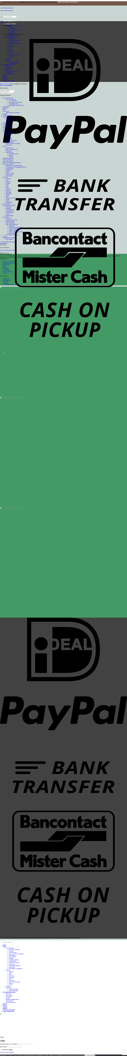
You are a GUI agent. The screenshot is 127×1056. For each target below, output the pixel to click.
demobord (11, 226)
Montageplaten (10, 142)
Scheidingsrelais (13, 104)
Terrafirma (8, 151)
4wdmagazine (6, 280)
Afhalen (8, 70)
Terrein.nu (5, 281)
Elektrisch (8, 134)
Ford (7, 180)
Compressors (12, 36)
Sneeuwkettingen (13, 61)
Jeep (7, 186)
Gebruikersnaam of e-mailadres (9, 1044)
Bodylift (11, 34)
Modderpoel (6, 278)
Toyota (7, 201)
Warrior (11, 56)
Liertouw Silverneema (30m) (7, 250)
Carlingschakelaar (13, 35)
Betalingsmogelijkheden (12, 71)
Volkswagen (9, 202)
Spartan (11, 156)
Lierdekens (9, 137)
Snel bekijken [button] (3, 243)
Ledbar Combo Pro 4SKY (16, 229)
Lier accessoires (7, 131)
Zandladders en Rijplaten (15, 43)
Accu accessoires (8, 98)
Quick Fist (11, 54)
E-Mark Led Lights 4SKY (15, 227)
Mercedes (8, 192)
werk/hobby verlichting (12, 234)
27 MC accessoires (11, 118)
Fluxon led (9, 218)
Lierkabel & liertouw (11, 140)
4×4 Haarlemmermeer (9, 64)
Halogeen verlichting (11, 220)
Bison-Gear (6, 111)
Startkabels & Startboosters (16, 105)
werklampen (12, 233)
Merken (8, 44)
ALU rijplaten (12, 32)
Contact (5, 78)
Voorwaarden (9, 72)
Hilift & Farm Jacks (14, 38)
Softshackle (9, 176)
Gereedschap (9, 168)
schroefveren (9, 211)
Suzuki (8, 199)
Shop (4, 23)
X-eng (10, 57)
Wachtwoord (4, 1047)
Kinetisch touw (10, 173)
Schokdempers (10, 209)
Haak (7, 136)
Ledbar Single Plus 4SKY (16, 232)
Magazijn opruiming (8, 158)
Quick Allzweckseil (8, 161)
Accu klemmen (13, 101)
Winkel (5, 79)
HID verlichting (10, 221)
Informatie (8, 60)
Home (4, 22)
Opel (7, 196)
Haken (7, 171)
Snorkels (11, 27)
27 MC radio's (9, 120)
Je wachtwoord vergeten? (7, 1052)
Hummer (8, 181)
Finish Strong (6, 124)
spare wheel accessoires (13, 112)
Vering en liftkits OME (9, 205)
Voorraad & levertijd (9, 81)
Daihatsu (8, 179)
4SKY (10, 52)
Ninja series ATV (13, 154)
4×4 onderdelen (10, 24)
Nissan (8, 195)
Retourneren (9, 67)
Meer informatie (90, 1055)
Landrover (8, 189)
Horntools (11, 51)
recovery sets (9, 174)
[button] (8, 21)
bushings (8, 208)
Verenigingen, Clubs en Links (11, 284)
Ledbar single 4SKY (14, 230)
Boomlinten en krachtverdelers (14, 165)
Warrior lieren (9, 152)
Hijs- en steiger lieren (12, 149)
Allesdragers (12, 31)
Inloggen (10, 1049)
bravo (10, 48)
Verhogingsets (10, 215)
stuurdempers (9, 212)
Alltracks (11, 46)
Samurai (11, 155)
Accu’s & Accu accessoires (16, 30)
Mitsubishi (8, 193)
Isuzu (7, 184)
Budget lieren (9, 148)
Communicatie (12, 28)
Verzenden (9, 68)
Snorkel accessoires (11, 198)
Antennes (8, 121)
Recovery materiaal (14, 26)
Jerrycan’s (11, 39)
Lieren (4, 146)
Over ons (8, 66)
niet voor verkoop (7, 159)
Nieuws (5, 75)
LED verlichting (10, 223)
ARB (10, 47)
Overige (8, 59)
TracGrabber (6, 204)
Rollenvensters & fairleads (13, 143)
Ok (85, 1055)
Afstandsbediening (11, 133)
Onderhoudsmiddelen (14, 40)
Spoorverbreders (13, 63)
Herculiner (11, 50)
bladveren (8, 206)
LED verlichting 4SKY (12, 224)
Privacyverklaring (10, 74)
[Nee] (95, 1055)
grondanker (9, 170)
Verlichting (11, 42)
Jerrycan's (6, 130)
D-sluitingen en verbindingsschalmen (16, 167)
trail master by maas (14, 55)
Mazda (8, 190)
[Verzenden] (3, 18)
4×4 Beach (6, 283)
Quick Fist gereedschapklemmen (12, 162)
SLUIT (2, 1037)
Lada (7, 187)
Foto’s (5, 76)
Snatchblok (9, 145)
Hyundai (8, 183)
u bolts (8, 214)
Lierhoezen (9, 139)
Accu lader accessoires (15, 102)
